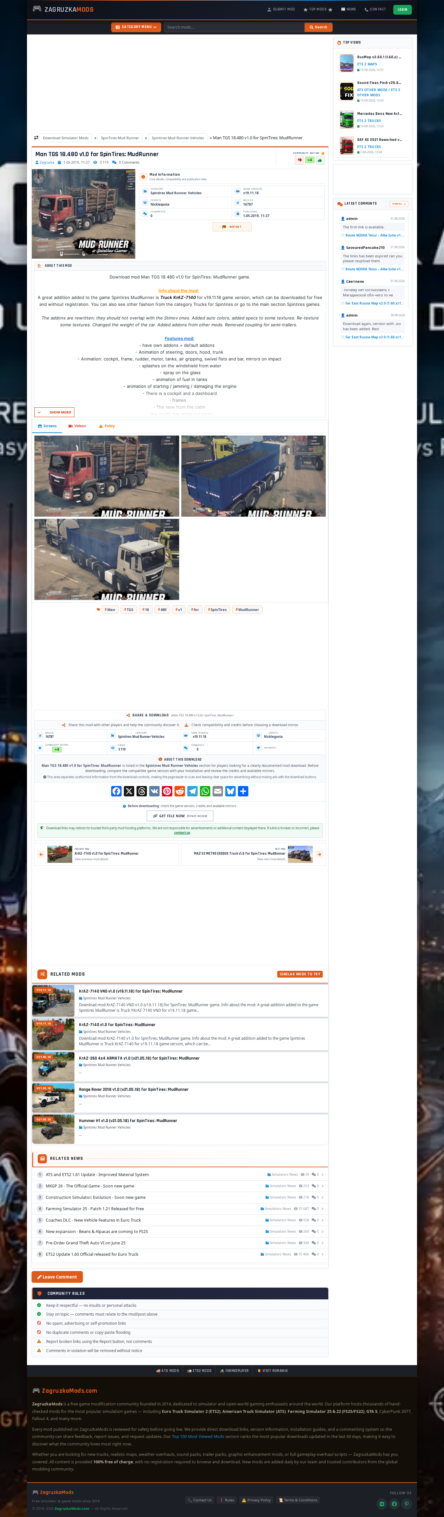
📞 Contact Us (200, 1499)
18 (147, 609)
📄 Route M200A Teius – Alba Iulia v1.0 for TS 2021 (373, 235)
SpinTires (219, 609)
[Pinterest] (406, 1504)
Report (235, 227)
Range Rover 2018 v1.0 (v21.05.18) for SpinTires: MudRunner (134, 1089)
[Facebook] (394, 1504)
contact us (182, 833)
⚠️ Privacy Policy (256, 1499)
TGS (130, 609)
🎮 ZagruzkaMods (53, 1492)
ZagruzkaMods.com (72, 1508)
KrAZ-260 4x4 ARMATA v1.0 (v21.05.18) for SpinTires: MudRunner (139, 1058)
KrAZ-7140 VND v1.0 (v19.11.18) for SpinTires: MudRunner (131, 991)
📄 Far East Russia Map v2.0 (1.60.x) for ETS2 (373, 303)
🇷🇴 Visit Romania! (272, 1371)
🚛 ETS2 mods (199, 1371)
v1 (180, 609)
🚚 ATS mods (167, 1371)
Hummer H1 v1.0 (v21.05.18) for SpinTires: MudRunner (128, 1121)
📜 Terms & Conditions (298, 1499)
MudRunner (248, 609)
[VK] (382, 1504)
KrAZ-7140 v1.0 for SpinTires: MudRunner (117, 1025)
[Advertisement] (180, 84)
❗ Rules (226, 1499)
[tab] (47, 426)
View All (397, 204)
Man (111, 609)
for (196, 609)
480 (163, 609)
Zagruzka (47, 162)
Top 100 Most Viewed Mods (198, 1436)
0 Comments (129, 162)
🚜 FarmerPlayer (234, 1371)
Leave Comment (59, 1277)
